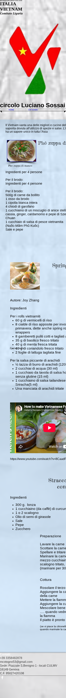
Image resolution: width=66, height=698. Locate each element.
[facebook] (33, 677)
